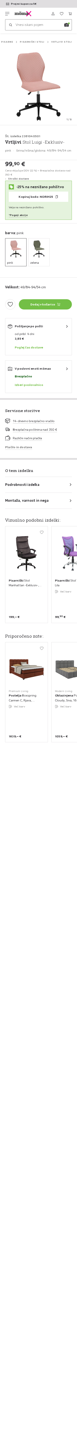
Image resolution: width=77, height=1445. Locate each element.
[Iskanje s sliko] (66, 25)
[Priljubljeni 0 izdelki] (61, 14)
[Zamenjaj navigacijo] (7, 14)
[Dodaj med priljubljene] (10, 304)
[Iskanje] (10, 25)
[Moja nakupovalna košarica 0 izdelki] (70, 14)
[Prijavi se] (53, 14)
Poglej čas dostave (29, 347)
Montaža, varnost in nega (27, 500)
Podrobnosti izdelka (22, 484)
